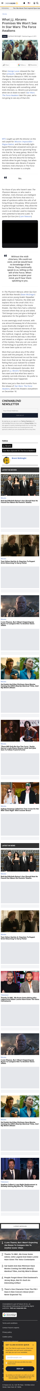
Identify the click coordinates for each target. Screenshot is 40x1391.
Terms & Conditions (13, 1377)
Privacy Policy (22, 1376)
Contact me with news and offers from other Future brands (20, 1363)
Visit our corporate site (18, 1308)
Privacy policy (7, 1332)
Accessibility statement (10, 1341)
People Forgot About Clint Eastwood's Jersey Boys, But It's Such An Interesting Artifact (21, 1280)
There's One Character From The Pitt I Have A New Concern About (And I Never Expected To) (20, 1292)
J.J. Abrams (14, 370)
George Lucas (13, 71)
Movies (4, 14)
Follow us (23, 65)
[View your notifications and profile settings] (24, 3)
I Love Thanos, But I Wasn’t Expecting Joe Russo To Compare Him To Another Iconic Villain (21, 1245)
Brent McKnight (15, 36)
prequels (11, 74)
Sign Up (20, 1369)
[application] (20, 233)
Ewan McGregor (28, 294)
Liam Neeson (25, 216)
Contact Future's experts (10, 1328)
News (5, 36)
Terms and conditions (9, 1323)
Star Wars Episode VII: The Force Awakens (19, 450)
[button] (2, 3)
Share (7, 65)
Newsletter (34, 65)
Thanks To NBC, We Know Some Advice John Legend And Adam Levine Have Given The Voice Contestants (21, 1257)
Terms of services (26, 421)
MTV (4, 139)
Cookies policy (7, 1337)
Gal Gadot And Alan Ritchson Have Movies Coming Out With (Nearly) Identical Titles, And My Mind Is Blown (21, 1268)
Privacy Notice (29, 423)
